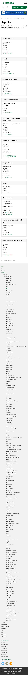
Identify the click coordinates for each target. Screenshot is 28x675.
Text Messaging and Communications (14, 580)
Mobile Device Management (12, 463)
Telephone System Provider (12, 578)
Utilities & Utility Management (12, 613)
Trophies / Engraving (10, 605)
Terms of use (4, 652)
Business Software (10, 323)
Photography (9, 484)
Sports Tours (8, 558)
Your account (4, 636)
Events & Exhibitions (10, 385)
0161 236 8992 (8, 212)
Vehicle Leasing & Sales (11, 615)
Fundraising (8, 412)
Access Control (9, 278)
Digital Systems (9, 365)
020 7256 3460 (8, 94)
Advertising (8, 282)
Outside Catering (9, 474)
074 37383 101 (8, 135)
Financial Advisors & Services (12, 400)
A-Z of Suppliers (19, 19)
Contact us (3, 634)
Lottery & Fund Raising (11, 447)
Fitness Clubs (9, 404)
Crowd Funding (9, 356)
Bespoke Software (10, 309)
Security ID (8, 535)
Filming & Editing (9, 398)
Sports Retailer (9, 556)
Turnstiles (8, 607)
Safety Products (9, 529)
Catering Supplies (9, 329)
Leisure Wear (8, 443)
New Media (8, 467)
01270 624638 (8, 234)
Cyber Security (9, 359)
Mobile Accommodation (11, 461)
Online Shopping (9, 476)
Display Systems (9, 369)
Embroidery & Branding (11, 379)
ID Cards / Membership (11, 428)
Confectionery (9, 342)
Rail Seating (8, 511)
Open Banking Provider (11, 472)
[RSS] (11, 663)
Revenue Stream (9, 525)
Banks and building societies (12, 302)
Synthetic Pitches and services (12, 572)
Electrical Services (10, 375)
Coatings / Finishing (10, 337)
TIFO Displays (9, 589)
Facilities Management (11, 389)
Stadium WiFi (9, 570)
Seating (7, 533)
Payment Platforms (10, 480)
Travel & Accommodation (11, 601)
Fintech (7, 402)
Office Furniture (9, 469)
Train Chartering (9, 587)
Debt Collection (9, 361)
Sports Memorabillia (10, 554)
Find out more (14, 673)
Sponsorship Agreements (11, 552)
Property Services (9, 507)
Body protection (9, 311)
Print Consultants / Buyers (12, 498)
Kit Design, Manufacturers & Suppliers (14, 437)
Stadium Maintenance (11, 568)
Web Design (8, 620)
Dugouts (8, 373)
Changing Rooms (9, 331)
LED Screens (8, 439)
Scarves (7, 531)
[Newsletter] (7, 663)
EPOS (7, 383)
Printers (7, 500)
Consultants (8, 350)
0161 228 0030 (9, 214)
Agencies (8, 286)
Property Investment (10, 506)
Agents (7, 288)
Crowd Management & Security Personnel (15, 358)
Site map (3, 642)
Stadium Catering (9, 562)
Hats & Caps (8, 422)
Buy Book (3, 628)
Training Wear (9, 595)
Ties (7, 585)
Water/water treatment (11, 618)
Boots (7, 315)
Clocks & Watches (10, 335)
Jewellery (8, 435)
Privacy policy (4, 650)
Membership (4, 624)
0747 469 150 (8, 177)
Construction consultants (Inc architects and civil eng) (16, 347)
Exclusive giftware (10, 387)
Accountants (8, 280)
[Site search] (2, 7)
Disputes (8, 371)
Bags (7, 296)
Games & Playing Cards (11, 414)
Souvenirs (8, 548)
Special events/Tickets (11, 550)
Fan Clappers (9, 391)
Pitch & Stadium (9, 488)
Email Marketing (5, 626)
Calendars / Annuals (10, 325)
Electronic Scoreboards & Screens (13, 377)
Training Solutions (10, 593)
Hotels (7, 426)
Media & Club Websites (11, 455)
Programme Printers (10, 502)
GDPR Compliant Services (11, 416)
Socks (7, 542)
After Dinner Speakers (10, 284)
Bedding (7, 305)
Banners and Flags (10, 304)
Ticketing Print (9, 583)
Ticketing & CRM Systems (11, 581)
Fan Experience (9, 395)
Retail (7, 517)
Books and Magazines (11, 313)
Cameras (8, 327)
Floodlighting (9, 406)
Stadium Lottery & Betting (11, 560)
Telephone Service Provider (12, 576)
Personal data (4, 656)
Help (2, 632)
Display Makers (9, 367)
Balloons (8, 298)
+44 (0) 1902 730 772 (10, 157)
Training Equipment (10, 591)
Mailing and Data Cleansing (12, 451)
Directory (3, 19)
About (2, 630)
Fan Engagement (9, 393)
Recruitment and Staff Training (12, 513)
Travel (7, 599)
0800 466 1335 (8, 53)
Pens (7, 482)
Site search (3, 654)
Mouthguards (9, 465)
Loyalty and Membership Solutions (13, 449)
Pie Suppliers (8, 486)
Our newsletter (4, 644)
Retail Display (9, 519)
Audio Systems (9, 290)
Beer (7, 307)
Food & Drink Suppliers (11, 408)
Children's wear (9, 333)
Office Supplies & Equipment (12, 470)
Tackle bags (8, 574)
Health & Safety (9, 424)
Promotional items (10, 504)
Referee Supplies (9, 515)
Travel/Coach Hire (10, 603)
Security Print (9, 537)
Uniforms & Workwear (10, 611)
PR (6, 496)
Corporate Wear (9, 352)
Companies (10, 19)
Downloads (3, 646)
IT (6, 434)
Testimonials (4, 648)
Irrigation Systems (10, 432)
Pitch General (9, 490)
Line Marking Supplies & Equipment (13, 445)
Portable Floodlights (10, 494)
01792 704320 (8, 112)
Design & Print (9, 363)
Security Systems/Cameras (12, 539)
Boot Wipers (8, 317)
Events (2, 270)
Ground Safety (9, 420)
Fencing (7, 397)
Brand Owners (9, 319)
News (2, 269)
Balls (7, 300)
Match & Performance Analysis (12, 457)
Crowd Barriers (9, 354)
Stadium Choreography (11, 564)
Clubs (4, 622)
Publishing (8, 509)
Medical (7, 459)
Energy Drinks (9, 381)
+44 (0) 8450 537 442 (10, 155)
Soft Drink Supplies (10, 544)
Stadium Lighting (9, 566)
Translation (8, 597)
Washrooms (8, 617)
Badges (7, 294)
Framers (7, 410)
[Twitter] (3, 663)
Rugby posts (8, 527)
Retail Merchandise (10, 521)
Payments (8, 478)
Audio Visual (8, 292)
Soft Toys (8, 546)
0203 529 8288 (8, 255)
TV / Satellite (8, 609)
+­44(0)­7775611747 (9, 73)
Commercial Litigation (11, 339)
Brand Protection (9, 321)
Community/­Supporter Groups (12, 341)
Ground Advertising (10, 418)
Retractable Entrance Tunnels (12, 523)
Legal (7, 441)
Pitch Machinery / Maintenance (13, 492)
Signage (7, 541)
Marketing (8, 453)
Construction (9, 344)
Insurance (8, 430)
